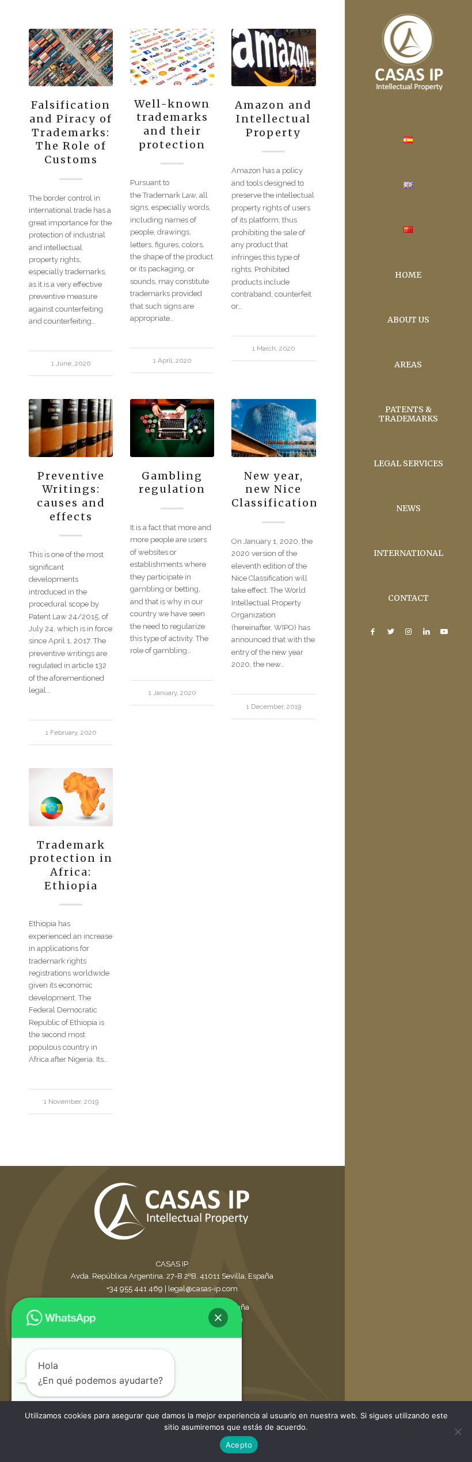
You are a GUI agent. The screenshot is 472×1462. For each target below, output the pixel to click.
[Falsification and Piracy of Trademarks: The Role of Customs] (71, 57)
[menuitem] (408, 141)
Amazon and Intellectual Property (273, 118)
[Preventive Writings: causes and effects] (71, 427)
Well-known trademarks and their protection (172, 124)
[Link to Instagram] (408, 631)
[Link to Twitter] (390, 631)
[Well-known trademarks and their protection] (172, 57)
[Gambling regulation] (172, 427)
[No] (457, 1431)
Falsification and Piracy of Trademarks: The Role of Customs (70, 132)
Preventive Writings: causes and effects (71, 496)
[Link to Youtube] (444, 631)
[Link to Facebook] (373, 631)
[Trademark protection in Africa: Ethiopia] (71, 797)
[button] (218, 1317)
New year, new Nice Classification (274, 489)
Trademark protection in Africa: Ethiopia (71, 865)
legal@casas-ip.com (203, 1288)
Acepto (239, 1444)
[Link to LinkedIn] (426, 631)
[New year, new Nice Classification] (273, 427)
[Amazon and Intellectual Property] (273, 57)
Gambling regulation (172, 482)
